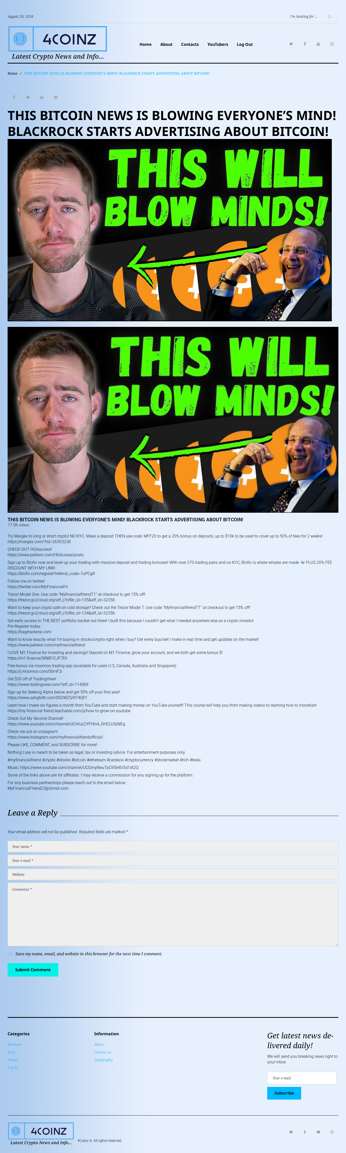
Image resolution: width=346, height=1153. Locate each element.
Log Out (245, 44)
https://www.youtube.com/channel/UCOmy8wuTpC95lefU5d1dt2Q (79, 767)
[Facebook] (304, 43)
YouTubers (217, 44)
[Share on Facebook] (14, 97)
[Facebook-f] (304, 1132)
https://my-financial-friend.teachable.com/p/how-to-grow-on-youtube (69, 710)
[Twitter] (291, 43)
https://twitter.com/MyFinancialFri (38, 586)
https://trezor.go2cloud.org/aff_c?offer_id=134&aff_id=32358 (61, 613)
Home (146, 44)
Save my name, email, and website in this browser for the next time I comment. (88, 954)
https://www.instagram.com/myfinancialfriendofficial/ (55, 737)
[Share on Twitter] (28, 97)
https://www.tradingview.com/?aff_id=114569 (48, 684)
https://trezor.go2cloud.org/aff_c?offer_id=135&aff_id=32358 (61, 600)
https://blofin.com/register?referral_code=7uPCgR (51, 573)
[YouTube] (318, 43)
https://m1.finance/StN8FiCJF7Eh (37, 658)
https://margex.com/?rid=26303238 (39, 541)
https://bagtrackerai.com (29, 631)
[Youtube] (318, 1132)
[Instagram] (332, 43)
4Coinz (83, 1141)
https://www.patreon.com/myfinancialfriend (46, 645)
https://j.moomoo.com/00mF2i (35, 671)
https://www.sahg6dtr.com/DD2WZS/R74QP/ (47, 697)
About (166, 44)
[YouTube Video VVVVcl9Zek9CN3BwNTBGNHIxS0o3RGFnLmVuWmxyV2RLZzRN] (173, 420)
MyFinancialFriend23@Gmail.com (38, 788)
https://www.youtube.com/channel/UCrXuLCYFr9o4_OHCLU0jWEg (66, 724)
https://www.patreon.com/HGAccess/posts (46, 554)
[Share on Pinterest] (55, 97)
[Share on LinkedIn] (41, 97)
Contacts (190, 44)
